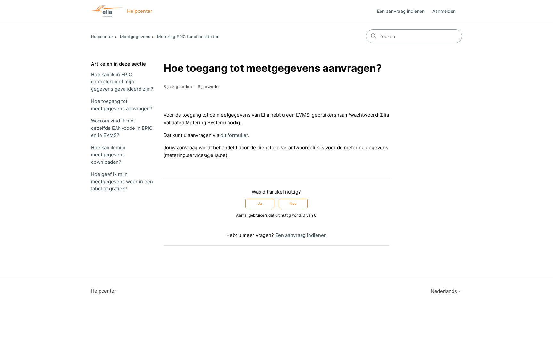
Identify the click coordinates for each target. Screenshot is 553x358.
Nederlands (444, 291)
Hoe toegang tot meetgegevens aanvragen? (121, 105)
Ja (260, 203)
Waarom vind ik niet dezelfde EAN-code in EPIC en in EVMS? (122, 128)
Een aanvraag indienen (401, 11)
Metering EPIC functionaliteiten (188, 36)
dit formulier (234, 135)
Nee (293, 203)
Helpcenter (102, 36)
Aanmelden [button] (444, 11)
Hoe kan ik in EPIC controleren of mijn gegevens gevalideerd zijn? (122, 81)
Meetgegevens (135, 36)
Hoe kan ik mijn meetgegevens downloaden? (108, 155)
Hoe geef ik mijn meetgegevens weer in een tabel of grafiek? (122, 181)
